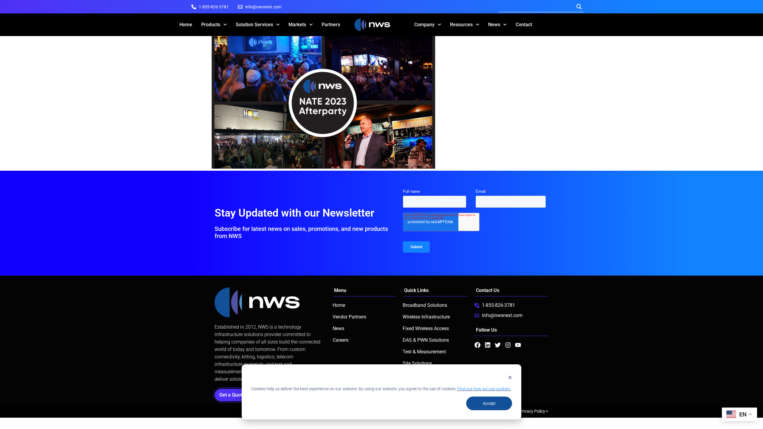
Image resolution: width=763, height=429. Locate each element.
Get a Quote (233, 395)
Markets (297, 24)
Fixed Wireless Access (426, 328)
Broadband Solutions (425, 305)
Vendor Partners (349, 317)
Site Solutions (417, 363)
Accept (489, 403)
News (494, 24)
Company (424, 24)
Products (210, 24)
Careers (340, 340)
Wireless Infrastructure (426, 317)
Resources (461, 24)
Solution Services (254, 24)
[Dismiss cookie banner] (510, 377)
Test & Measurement (424, 352)
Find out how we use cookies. (484, 388)
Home (185, 24)
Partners (331, 24)
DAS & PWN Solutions (426, 340)
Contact (524, 24)
